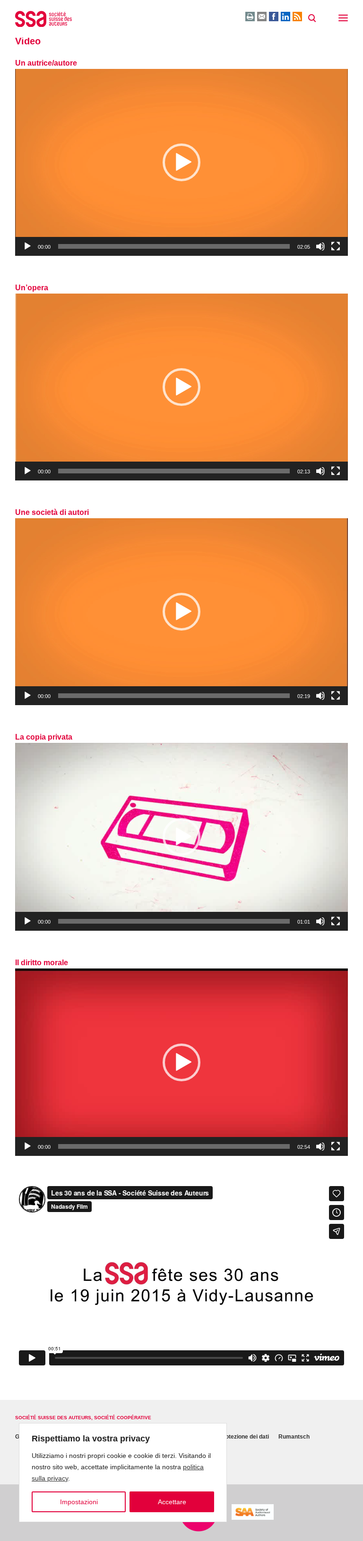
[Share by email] (262, 16)
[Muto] (320, 246)
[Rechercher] (312, 18)
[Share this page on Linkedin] (285, 16)
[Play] (27, 246)
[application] (181, 162)
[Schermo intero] (335, 246)
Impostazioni (79, 1502)
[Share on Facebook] (273, 16)
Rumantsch (294, 1436)
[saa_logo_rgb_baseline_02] (253, 1512)
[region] (123, 1472)
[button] (343, 19)
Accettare (172, 1502)
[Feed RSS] (297, 16)
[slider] (174, 246)
